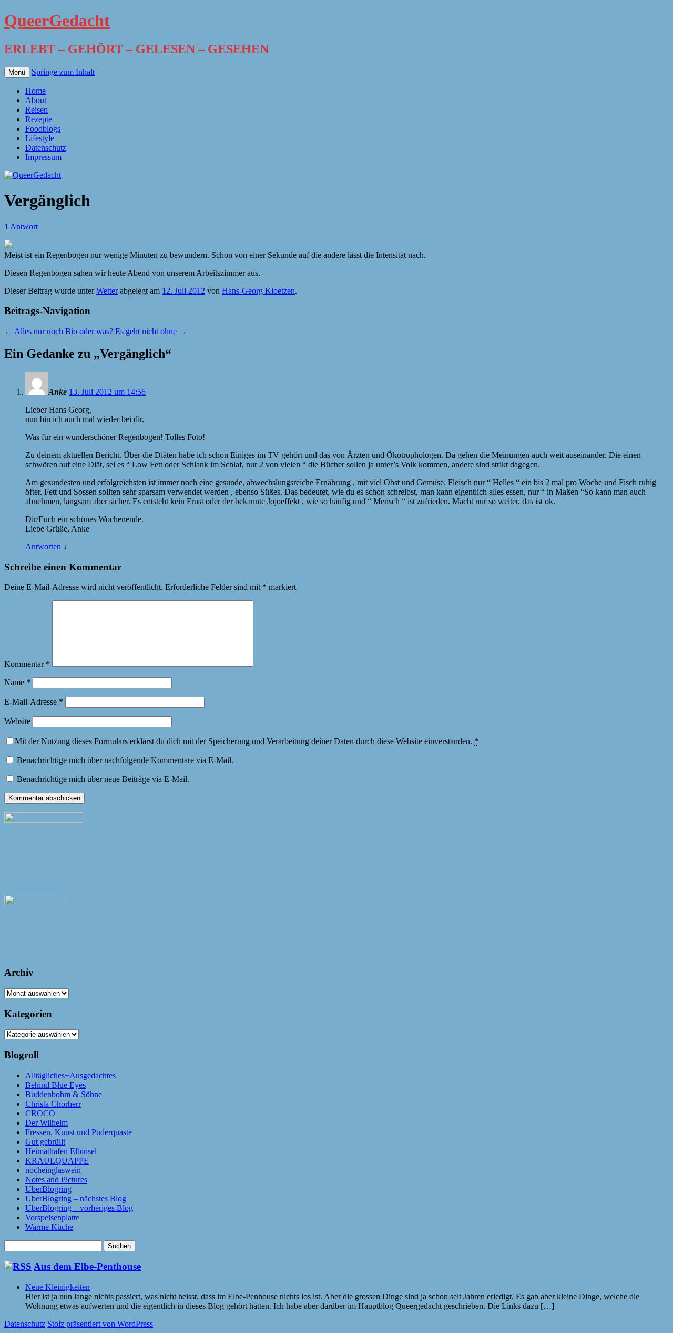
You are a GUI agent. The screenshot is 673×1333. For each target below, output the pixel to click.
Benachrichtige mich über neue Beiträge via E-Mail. (103, 779)
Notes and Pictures (56, 1179)
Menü (16, 72)
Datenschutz (45, 147)
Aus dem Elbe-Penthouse (87, 1266)
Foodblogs (42, 128)
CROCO (40, 1113)
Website (17, 721)
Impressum (43, 157)
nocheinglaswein (53, 1170)
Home (35, 90)
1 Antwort (21, 226)
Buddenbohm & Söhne (63, 1094)
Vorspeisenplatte (52, 1217)
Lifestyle (39, 138)
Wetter (107, 290)
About (35, 100)
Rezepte (38, 119)
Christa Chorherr (53, 1103)
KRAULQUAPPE (57, 1160)
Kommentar (27, 663)
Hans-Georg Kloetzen (258, 290)
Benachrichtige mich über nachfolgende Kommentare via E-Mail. (125, 760)
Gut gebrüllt (45, 1141)
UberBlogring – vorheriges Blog (79, 1208)
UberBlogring (48, 1189)
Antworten (43, 546)
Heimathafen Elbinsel (61, 1151)
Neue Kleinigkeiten (57, 1286)
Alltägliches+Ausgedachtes (70, 1075)
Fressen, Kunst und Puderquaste (78, 1132)
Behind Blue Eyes (55, 1084)
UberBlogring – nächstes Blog (75, 1198)
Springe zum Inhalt (63, 71)
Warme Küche (49, 1226)
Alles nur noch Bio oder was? (58, 331)
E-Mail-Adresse (33, 701)
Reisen (36, 109)
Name (17, 682)
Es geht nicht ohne (151, 331)
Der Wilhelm (46, 1122)
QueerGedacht (57, 20)
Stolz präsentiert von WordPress (100, 1323)
